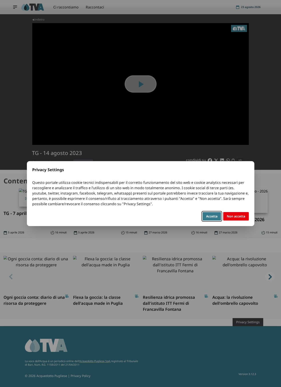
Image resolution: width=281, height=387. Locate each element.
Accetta (211, 216)
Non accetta (236, 216)
